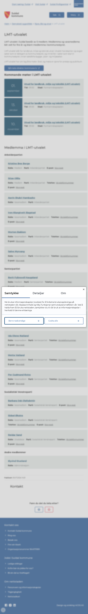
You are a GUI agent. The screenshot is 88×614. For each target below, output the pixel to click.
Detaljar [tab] (38, 293)
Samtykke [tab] (12, 293)
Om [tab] (63, 293)
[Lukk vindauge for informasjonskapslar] (83, 289)
